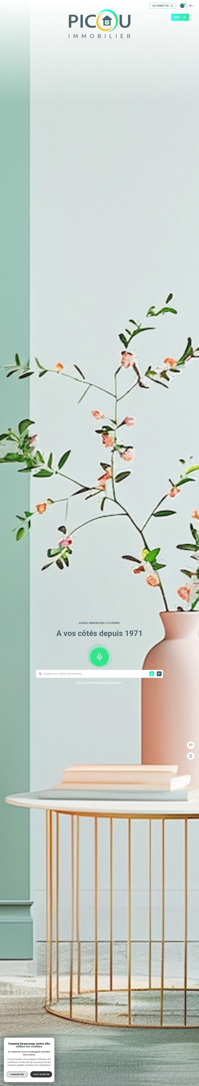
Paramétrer (17, 1074)
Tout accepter (41, 1074)
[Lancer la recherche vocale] (99, 656)
